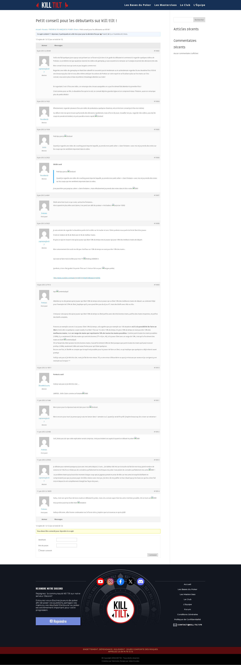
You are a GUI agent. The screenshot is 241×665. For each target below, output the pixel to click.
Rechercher (199, 20)
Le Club (185, 5)
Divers (76, 29)
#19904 (156, 101)
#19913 (156, 460)
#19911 (156, 400)
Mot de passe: (43, 545)
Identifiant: (42, 540)
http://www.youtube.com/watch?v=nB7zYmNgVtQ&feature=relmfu (77, 278)
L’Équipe (199, 5)
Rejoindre (60, 621)
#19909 (156, 285)
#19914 (156, 491)
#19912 (156, 432)
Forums (44, 29)
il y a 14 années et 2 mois (118, 34)
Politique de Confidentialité (187, 619)
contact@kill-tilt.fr (190, 624)
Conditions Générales (187, 614)
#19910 (156, 368)
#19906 (156, 158)
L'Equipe (187, 604)
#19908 (156, 223)
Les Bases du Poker (137, 5)
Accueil (38, 29)
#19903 (156, 51)
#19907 (156, 195)
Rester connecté (46, 550)
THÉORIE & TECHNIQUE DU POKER (61, 29)
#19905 (156, 129)
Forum (187, 609)
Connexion (152, 555)
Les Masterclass (165, 5)
